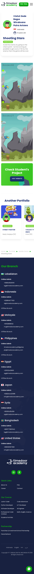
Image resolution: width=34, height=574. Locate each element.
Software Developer (7, 508)
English (16, 547)
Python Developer (7, 505)
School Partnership (23, 531)
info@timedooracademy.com (14, 397)
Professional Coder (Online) (7, 513)
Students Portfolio (7, 517)
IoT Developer (21, 505)
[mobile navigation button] (31, 4)
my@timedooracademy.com (13, 327)
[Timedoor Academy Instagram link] (13, 472)
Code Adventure (22, 502)
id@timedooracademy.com (13, 303)
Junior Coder (5, 502)
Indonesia (9, 547)
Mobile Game (24, 251)
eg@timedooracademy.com (13, 286)
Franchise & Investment (9, 531)
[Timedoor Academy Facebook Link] (19, 472)
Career (3, 488)
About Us (4, 485)
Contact (20, 488)
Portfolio (12, 251)
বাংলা (22, 547)
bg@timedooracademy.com (13, 432)
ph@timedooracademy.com (13, 350)
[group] (11, 222)
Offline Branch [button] (7, 308)
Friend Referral (6, 534)
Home (3, 251)
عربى (26, 547)
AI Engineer (20, 508)
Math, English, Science (24, 512)
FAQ (18, 485)
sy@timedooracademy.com (13, 414)
